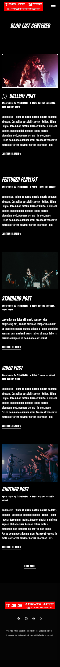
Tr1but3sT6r (22, 103)
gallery (51, 103)
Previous (14, 70)
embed (52, 375)
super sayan (7, 309)
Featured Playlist (19, 179)
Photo (34, 186)
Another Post (15, 489)
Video (34, 375)
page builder (8, 106)
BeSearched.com (26, 635)
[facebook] (18, 618)
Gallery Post (22, 96)
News (34, 103)
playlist (52, 186)
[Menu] (53, 6)
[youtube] (33, 618)
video (17, 378)
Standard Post (16, 298)
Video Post (12, 368)
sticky (51, 305)
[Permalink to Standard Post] (30, 270)
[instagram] (26, 618)
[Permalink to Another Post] (30, 463)
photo (17, 106)
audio (51, 496)
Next (46, 70)
